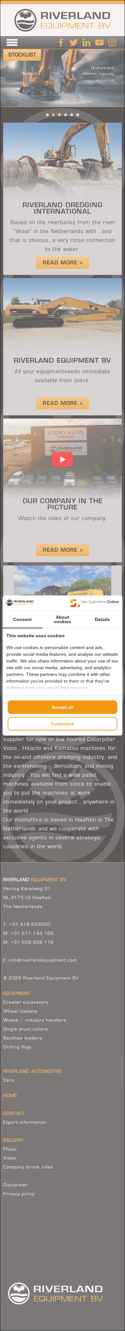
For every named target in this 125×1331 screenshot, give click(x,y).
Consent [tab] (22, 619)
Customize (62, 723)
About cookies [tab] (62, 619)
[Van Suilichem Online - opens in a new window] (95, 603)
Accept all (62, 707)
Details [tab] (102, 619)
